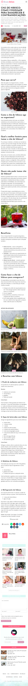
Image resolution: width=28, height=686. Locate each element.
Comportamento (15, 674)
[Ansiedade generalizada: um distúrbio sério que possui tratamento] (7, 552)
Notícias (16, 677)
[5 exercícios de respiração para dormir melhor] (20, 579)
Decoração (22, 674)
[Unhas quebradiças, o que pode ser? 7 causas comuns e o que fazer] (7, 579)
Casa (8, 674)
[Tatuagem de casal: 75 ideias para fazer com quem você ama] (4, 658)
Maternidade (9, 677)
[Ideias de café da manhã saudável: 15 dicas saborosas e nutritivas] (7, 566)
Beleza (4, 674)
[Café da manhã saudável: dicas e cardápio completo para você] (20, 566)
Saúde (13, 327)
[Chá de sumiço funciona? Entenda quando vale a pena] (4, 664)
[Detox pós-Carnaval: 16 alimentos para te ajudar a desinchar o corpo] (14, 319)
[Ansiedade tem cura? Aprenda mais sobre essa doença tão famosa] (14, 362)
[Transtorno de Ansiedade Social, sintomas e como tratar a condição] (14, 341)
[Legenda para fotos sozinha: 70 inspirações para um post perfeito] (4, 652)
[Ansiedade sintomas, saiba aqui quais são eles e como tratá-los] (20, 552)
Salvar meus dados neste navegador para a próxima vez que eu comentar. (12, 617)
